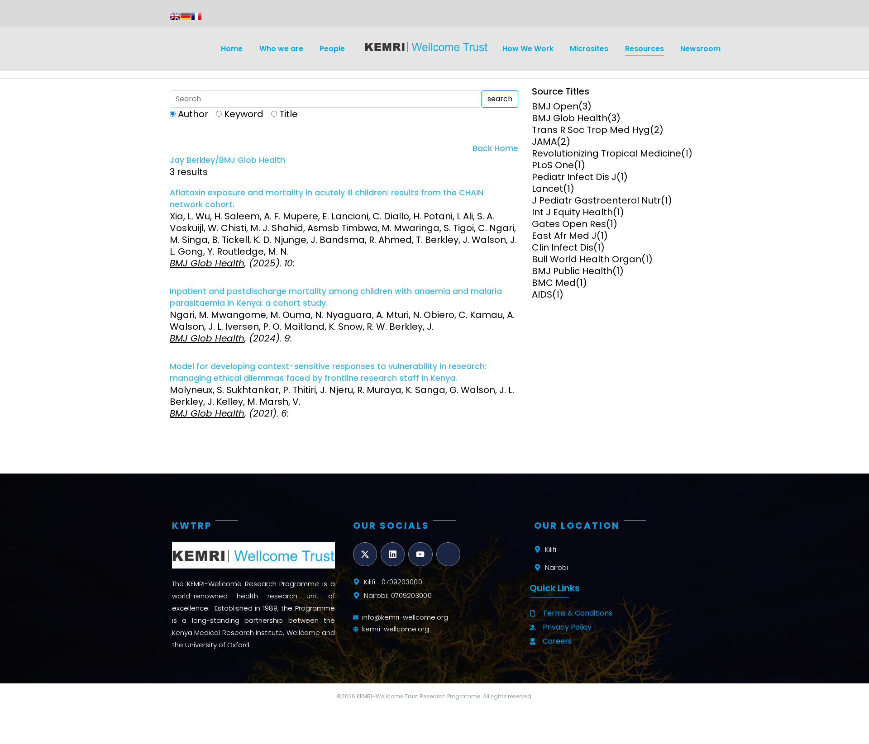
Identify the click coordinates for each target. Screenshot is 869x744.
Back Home (495, 148)
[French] (196, 16)
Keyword (243, 114)
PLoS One (553, 165)
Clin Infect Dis (562, 247)
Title (288, 114)
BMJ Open (555, 106)
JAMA (544, 141)
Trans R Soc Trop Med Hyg (591, 129)
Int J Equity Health (572, 212)
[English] (175, 16)
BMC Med (554, 282)
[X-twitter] (365, 554)
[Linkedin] (393, 554)
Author (193, 114)
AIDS (542, 294)
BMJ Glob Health (569, 118)
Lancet (547, 188)
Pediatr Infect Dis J (574, 177)
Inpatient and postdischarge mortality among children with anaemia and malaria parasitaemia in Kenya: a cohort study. (336, 297)
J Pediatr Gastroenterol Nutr (596, 200)
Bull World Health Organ (586, 259)
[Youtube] (420, 554)
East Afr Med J (564, 235)
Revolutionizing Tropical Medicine (606, 153)
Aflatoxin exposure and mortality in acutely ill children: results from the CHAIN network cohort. (326, 198)
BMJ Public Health (572, 271)
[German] (186, 16)
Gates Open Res (569, 224)
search (499, 99)
